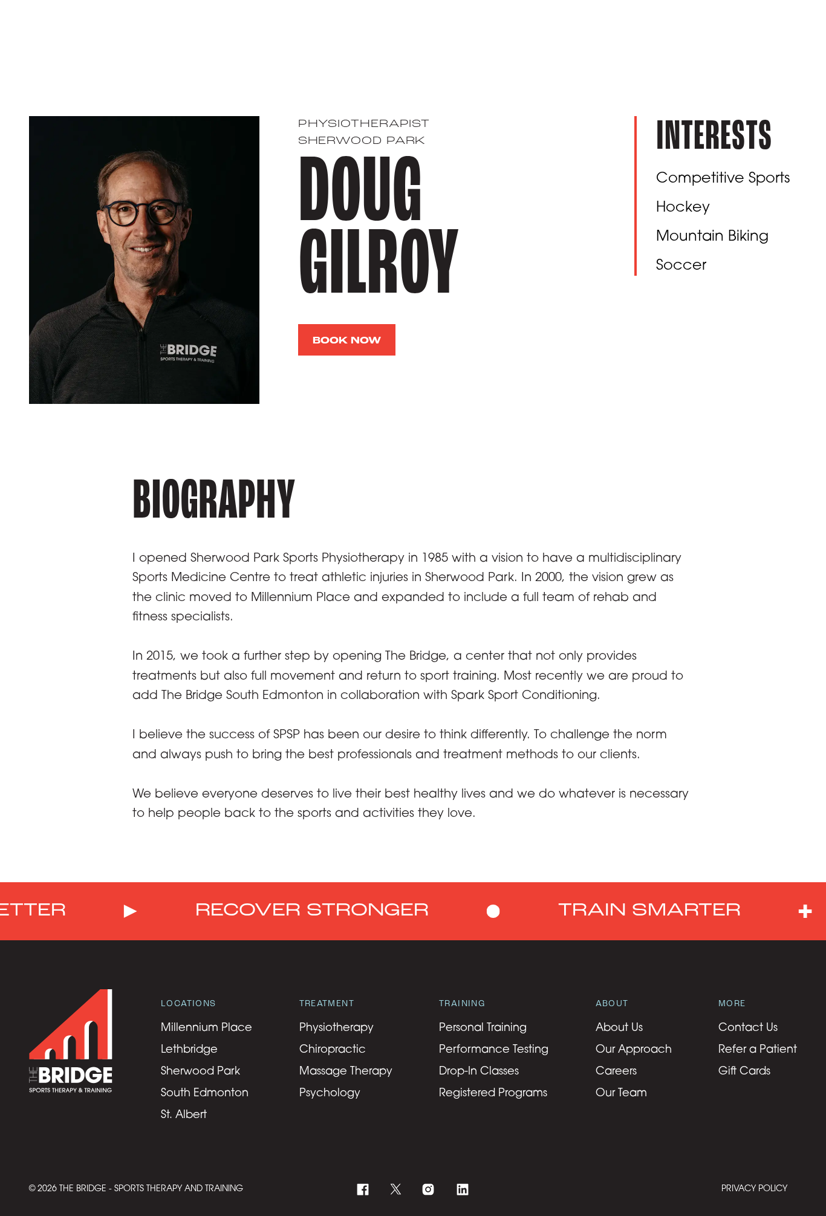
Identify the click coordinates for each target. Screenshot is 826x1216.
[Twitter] (396, 1189)
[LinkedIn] (462, 1189)
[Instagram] (428, 1189)
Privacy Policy (754, 1189)
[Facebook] (363, 1189)
